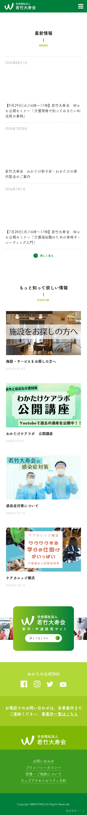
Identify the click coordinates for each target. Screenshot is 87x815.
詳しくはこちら (38, 638)
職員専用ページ (75, 810)
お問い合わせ (43, 761)
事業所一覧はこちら (59, 714)
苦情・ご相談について (43, 774)
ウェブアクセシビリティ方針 (43, 780)
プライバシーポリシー (43, 767)
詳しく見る (47, 255)
